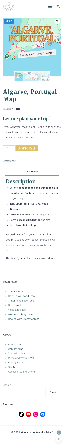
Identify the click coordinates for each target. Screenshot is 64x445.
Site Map (13, 367)
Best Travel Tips (17, 305)
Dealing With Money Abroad (23, 318)
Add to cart (26, 148)
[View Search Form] (58, 6)
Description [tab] (32, 171)
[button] (57, 21)
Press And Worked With (21, 357)
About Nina (14, 344)
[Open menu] (50, 6)
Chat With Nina (16, 353)
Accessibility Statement (21, 371)
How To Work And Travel (22, 295)
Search (7, 384)
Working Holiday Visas (20, 314)
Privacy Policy (16, 362)
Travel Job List (16, 291)
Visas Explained (17, 309)
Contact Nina (15, 348)
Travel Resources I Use (21, 300)
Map (14, 161)
